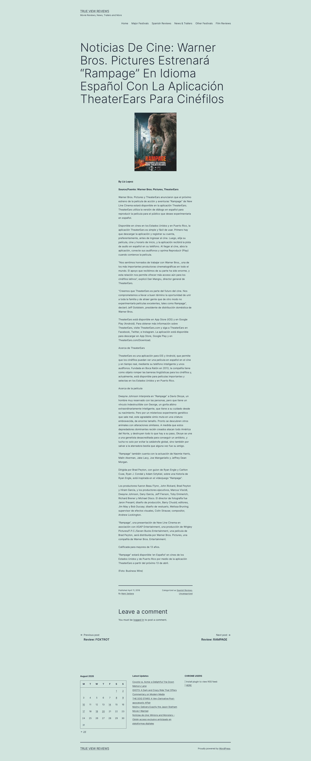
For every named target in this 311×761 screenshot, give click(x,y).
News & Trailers (183, 23)
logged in (138, 619)
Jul (84, 731)
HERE (189, 685)
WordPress (224, 748)
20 (103, 711)
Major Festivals (140, 23)
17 (84, 711)
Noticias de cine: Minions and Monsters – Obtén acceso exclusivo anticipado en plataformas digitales (153, 719)
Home (124, 23)
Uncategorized (186, 593)
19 (97, 711)
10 (83, 704)
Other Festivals (204, 23)
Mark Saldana (127, 593)
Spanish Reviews (161, 23)
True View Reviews (94, 11)
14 (110, 704)
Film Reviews (223, 23)
